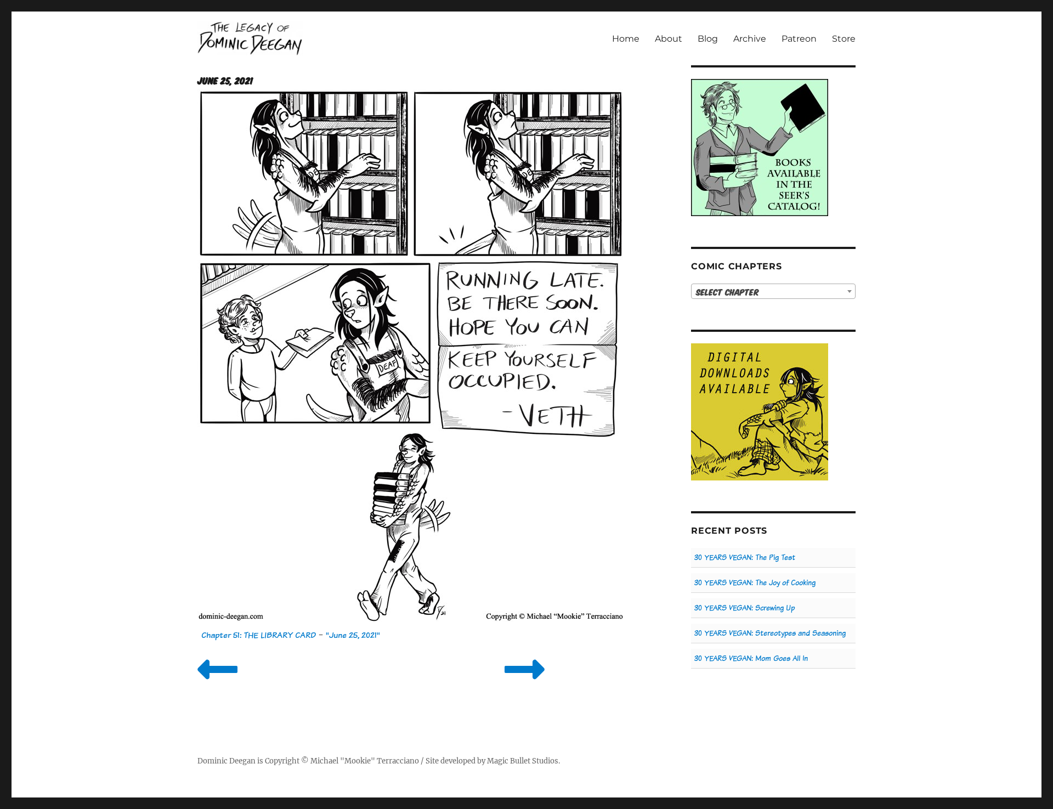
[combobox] (773, 291)
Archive (749, 38)
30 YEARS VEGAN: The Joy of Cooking (755, 583)
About (668, 38)
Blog (708, 38)
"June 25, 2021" (353, 635)
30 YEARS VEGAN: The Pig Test (744, 557)
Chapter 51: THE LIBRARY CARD (258, 635)
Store (844, 38)
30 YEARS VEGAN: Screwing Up (744, 608)
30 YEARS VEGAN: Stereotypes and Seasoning (770, 633)
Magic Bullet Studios (522, 761)
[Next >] (525, 683)
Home (625, 38)
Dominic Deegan (226, 761)
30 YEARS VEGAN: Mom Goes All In (751, 658)
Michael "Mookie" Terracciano (364, 761)
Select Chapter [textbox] (727, 292)
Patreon (799, 38)
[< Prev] (217, 683)
